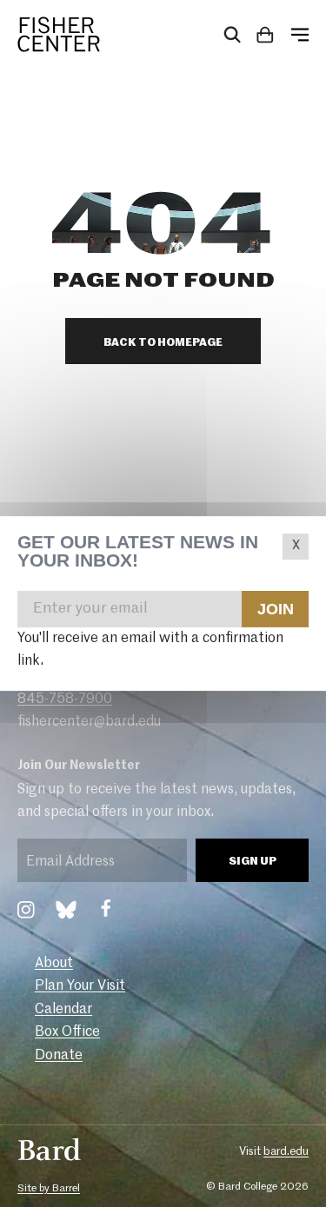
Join (274, 608)
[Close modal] (296, 547)
